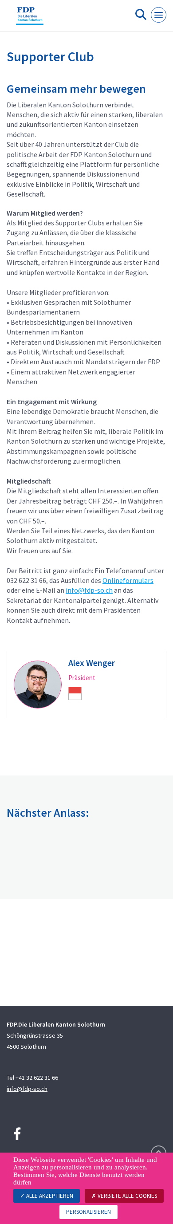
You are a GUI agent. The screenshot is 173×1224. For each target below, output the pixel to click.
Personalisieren (88, 1212)
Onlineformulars (127, 580)
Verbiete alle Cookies (126, 1196)
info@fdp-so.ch (89, 590)
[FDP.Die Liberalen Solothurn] (29, 19)
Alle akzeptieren (49, 1196)
